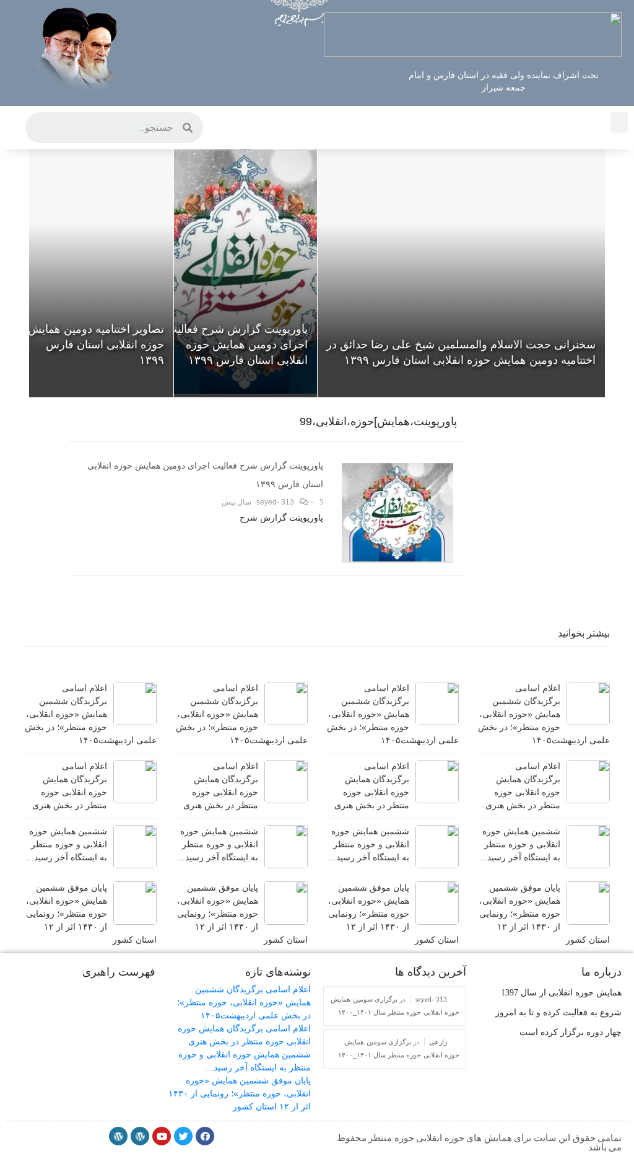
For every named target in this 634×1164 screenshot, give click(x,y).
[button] (619, 122)
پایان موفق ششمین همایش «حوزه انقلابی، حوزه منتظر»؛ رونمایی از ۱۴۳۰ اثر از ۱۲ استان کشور (239, 1093)
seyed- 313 (275, 502)
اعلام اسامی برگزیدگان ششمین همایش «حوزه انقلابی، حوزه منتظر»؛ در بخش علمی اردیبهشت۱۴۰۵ (244, 1002)
